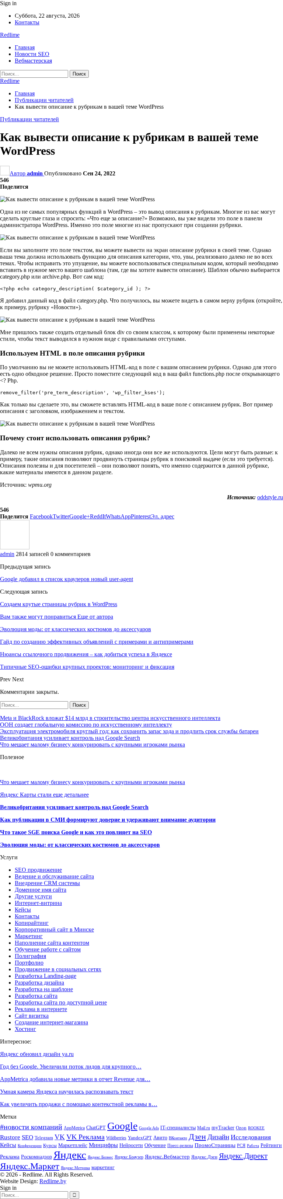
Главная (25, 47)
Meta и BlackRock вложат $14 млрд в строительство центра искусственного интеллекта (110, 718)
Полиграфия (30, 956)
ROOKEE (256, 1128)
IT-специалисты (178, 1127)
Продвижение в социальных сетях (58, 969)
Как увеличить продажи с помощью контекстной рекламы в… (78, 1104)
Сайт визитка (32, 1016)
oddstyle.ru (270, 497)
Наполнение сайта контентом (52, 943)
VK (60, 1137)
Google (122, 1126)
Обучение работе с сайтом (48, 949)
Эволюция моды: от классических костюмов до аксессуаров (80, 845)
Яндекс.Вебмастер (167, 1156)
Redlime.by (52, 1181)
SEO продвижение (38, 870)
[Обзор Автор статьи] (14, 547)
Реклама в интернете (41, 1009)
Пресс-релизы (180, 1145)
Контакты (27, 22)
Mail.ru (203, 1127)
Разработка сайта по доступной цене (61, 1002)
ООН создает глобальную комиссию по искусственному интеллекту (86, 724)
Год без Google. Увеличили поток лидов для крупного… (71, 1066)
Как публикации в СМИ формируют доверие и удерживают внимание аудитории (108, 820)
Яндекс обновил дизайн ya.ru (37, 1054)
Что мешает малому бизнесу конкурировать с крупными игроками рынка (92, 744)
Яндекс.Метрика (75, 1168)
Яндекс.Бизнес (100, 1157)
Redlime (10, 35)
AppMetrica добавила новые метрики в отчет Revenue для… (75, 1079)
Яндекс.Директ (243, 1155)
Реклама (10, 1156)
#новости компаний (31, 1127)
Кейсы (23, 909)
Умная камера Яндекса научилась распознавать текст (66, 1091)
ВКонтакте (178, 1138)
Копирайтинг (32, 923)
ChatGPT (96, 1127)
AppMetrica (74, 1127)
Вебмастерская (33, 60)
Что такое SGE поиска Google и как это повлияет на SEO (76, 832)
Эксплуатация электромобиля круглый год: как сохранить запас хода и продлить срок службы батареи (129, 731)
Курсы (50, 1145)
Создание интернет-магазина (51, 1022)
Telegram (44, 1137)
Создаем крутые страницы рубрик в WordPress (58, 604)
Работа (253, 1146)
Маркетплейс (72, 1145)
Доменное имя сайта (40, 890)
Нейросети (131, 1145)
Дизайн (218, 1137)
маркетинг (103, 1167)
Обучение (155, 1145)
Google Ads (149, 1128)
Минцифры (103, 1145)
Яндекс (69, 1155)
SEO (27, 1137)
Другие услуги (33, 896)
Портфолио (29, 962)
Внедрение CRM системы (47, 883)
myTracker (223, 1127)
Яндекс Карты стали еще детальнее (44, 794)
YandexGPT (140, 1137)
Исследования (251, 1137)
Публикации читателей (29, 119)
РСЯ (241, 1145)
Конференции (30, 1146)
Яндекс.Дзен (204, 1157)
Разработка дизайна (39, 982)
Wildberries (116, 1137)
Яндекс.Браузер (129, 1157)
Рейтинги (271, 1145)
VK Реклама (85, 1137)
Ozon (241, 1127)
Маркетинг (29, 936)
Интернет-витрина (38, 903)
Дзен (197, 1136)
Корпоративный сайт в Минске (54, 929)
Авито (160, 1137)
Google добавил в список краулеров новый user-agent (66, 579)
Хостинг (25, 1029)
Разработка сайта (36, 996)
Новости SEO (32, 54)
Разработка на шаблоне (44, 989)
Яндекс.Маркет (29, 1166)
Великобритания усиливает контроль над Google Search (70, 738)
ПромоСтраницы (215, 1145)
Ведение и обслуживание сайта (54, 876)
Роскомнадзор (36, 1157)
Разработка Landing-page (45, 976)
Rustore (10, 1137)
